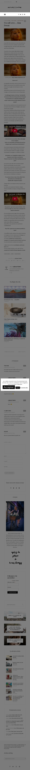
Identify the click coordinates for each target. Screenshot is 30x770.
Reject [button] (17, 387)
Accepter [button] (9, 387)
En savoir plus (24, 387)
